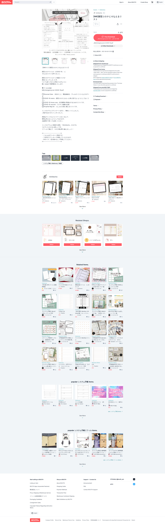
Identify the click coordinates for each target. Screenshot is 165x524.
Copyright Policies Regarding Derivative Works (41, 506)
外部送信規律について (96, 520)
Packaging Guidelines (36, 499)
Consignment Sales (35, 502)
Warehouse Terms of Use (68, 520)
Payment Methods (62, 489)
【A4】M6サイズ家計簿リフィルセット (115, 198)
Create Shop (144, 2)
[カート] (103, 12)
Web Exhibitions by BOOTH (64, 499)
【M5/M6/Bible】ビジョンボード (49, 198)
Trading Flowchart (100, 96)
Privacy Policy (97, 109)
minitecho (53, 177)
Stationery (102, 10)
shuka (50, 240)
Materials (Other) (46, 196)
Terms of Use (58, 520)
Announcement (88, 483)
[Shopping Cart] (152, 2)
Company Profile (50, 520)
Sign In (121, 2)
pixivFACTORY (96, 90)
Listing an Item (34, 483)
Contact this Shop (98, 112)
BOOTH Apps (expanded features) (39, 486)
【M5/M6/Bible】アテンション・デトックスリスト (65, 198)
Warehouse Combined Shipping (65, 496)
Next (87, 32)
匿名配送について (35, 489)
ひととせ (71, 240)
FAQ (85, 486)
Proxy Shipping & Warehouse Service (40, 493)
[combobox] (32, 2)
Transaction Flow (61, 493)
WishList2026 (95, 197)
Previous (43, 32)
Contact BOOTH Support (91, 489)
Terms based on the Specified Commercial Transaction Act (116, 520)
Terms (95, 105)
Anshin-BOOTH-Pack (107, 77)
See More (82, 250)
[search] (50, 2)
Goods (95, 10)
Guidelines (78, 520)
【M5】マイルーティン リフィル (82, 198)
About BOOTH (132, 2)
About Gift (98, 55)
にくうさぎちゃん (95, 240)
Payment (97, 99)
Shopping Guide (61, 486)
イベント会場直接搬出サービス (38, 496)
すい (111, 240)
